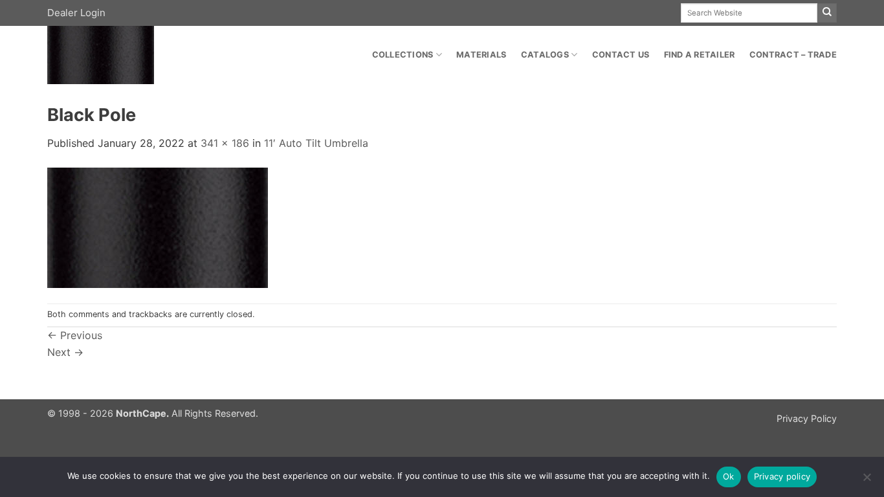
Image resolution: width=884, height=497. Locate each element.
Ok (729, 476)
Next (65, 352)
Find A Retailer (699, 55)
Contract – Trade (793, 55)
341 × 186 (225, 143)
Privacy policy (782, 476)
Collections (403, 55)
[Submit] (827, 13)
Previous (74, 335)
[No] (866, 480)
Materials (481, 55)
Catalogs (545, 55)
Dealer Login (76, 12)
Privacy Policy (807, 418)
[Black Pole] (157, 226)
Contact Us (621, 55)
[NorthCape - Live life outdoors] (138, 55)
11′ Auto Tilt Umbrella (316, 143)
